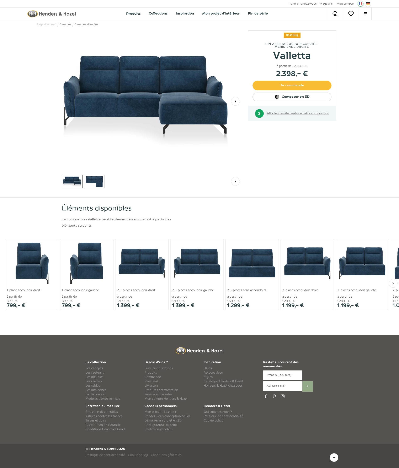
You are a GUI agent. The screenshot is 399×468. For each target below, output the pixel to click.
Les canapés (94, 368)
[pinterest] (275, 396)
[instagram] (283, 396)
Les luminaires (95, 390)
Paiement (151, 381)
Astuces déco (213, 372)
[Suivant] (235, 101)
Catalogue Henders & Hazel (223, 381)
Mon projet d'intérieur (160, 412)
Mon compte (345, 3)
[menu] (365, 14)
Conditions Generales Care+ (105, 429)
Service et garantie (158, 394)
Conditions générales (166, 455)
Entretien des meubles (101, 412)
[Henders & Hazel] (52, 14)
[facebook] (266, 396)
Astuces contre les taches (103, 416)
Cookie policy (213, 420)
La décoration (95, 394)
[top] (334, 457)
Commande (152, 377)
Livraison (151, 385)
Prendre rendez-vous (302, 3)
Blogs (208, 368)
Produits (150, 372)
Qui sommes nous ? (218, 412)
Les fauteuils (94, 372)
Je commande (292, 85)
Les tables (92, 385)
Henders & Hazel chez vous (223, 385)
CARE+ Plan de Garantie (103, 425)
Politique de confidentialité (223, 416)
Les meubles (94, 377)
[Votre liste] (351, 14)
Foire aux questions (158, 368)
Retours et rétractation (161, 390)
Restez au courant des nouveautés (281, 364)
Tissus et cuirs (95, 420)
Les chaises (93, 381)
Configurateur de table (160, 425)
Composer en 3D (295, 97)
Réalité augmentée (158, 429)
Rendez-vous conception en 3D (167, 416)
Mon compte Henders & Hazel (165, 398)
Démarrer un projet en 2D (163, 420)
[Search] (335, 14)
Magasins (326, 3)
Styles (208, 377)
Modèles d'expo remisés (102, 398)
